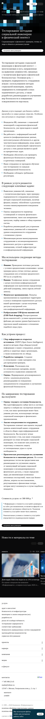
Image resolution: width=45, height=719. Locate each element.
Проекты (5, 642)
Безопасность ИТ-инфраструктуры (14, 611)
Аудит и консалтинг (9, 608)
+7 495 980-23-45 (8, 682)
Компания (6, 654)
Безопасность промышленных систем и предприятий (21, 630)
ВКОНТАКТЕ (7, 692)
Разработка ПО (7, 617)
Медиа (4, 660)
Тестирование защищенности (12, 624)
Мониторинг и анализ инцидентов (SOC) (16, 614)
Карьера (5, 648)
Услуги (4, 603)
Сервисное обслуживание (11, 636)
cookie (16, 714)
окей (40, 714)
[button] (40, 543)
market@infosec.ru (8, 685)
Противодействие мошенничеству (14, 633)
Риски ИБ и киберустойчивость (13, 621)
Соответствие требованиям (11, 627)
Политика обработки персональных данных (18, 708)
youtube (6, 696)
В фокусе (5, 666)
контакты (6, 677)
